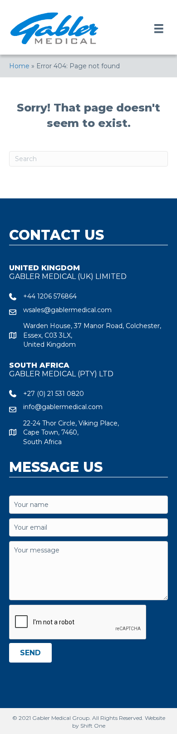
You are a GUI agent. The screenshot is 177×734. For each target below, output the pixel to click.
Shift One (92, 725)
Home (19, 66)
